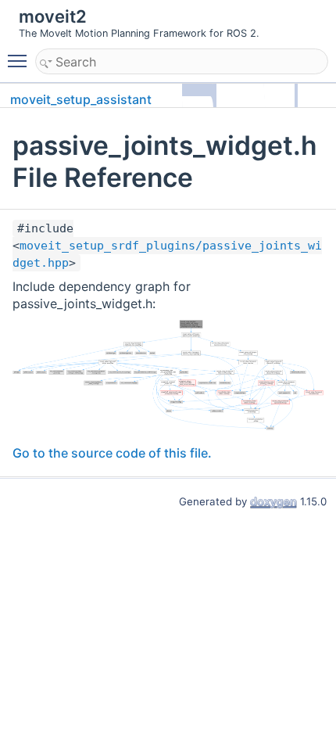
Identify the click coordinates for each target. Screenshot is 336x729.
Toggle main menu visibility (20, 60)
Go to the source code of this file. (112, 453)
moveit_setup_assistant (81, 99)
